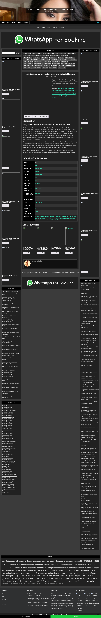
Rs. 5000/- (37, 184)
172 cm (37, 180)
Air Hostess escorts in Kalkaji (66, 88)
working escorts (53, 68)
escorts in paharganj (52, 573)
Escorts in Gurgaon (7, 420)
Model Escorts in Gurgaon (8, 484)
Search (4, 51)
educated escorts (28, 57)
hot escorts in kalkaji (58, 96)
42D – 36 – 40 (38, 202)
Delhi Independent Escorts (9, 448)
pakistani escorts (38, 64)
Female (37, 171)
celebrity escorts (36, 55)
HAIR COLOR (38, 168)
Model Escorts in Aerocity (8, 461)
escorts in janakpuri (56, 565)
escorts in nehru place (86, 570)
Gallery (13, 22)
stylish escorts (38, 66)
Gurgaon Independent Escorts (9, 487)
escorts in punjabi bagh (50, 576)
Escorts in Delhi (6, 405)
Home (3, 22)
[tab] (28, 116)
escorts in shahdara (77, 578)
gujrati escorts (52, 57)
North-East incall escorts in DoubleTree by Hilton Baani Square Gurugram (89, 513)
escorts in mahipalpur (69, 568)
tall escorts (54, 66)
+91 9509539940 (26, 616)
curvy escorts (64, 55)
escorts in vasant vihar (39, 584)
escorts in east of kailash (62, 561)
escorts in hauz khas (39, 565)
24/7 (36, 212)
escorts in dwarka (44, 561)
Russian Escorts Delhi (7, 443)
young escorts (62, 68)
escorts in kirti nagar (86, 565)
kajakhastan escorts (28, 62)
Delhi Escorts (5, 436)
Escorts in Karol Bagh (7, 413)
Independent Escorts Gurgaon (9, 476)
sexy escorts (64, 64)
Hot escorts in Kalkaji (68, 90)
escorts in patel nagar (10, 576)
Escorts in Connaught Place (9, 410)
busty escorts (27, 55)
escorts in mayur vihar (33, 570)
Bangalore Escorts (6, 464)
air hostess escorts (37, 53)
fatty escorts (36, 57)
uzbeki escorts (27, 68)
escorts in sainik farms (46, 578)
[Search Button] (98, 22)
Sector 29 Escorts (6, 469)
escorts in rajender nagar (69, 576)
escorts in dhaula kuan (28, 561)
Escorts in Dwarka (6, 409)
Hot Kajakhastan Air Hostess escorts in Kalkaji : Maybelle (50, 74)
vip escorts (45, 68)
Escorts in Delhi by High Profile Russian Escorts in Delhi (50, 9)
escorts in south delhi (36, 581)
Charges (19, 22)
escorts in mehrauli (50, 570)
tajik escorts (47, 66)
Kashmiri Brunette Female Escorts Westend (38, 608)
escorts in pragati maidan (30, 576)
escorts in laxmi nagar (24, 568)
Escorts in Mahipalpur (7, 412)
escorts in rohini (30, 578)
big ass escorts (46, 53)
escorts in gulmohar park (20, 565)
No (36, 177)
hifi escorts (60, 57)
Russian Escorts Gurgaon (8, 468)
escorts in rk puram (16, 578)
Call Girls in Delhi (6, 451)
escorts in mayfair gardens (13, 570)
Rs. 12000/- (38, 188)
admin (47, 76)
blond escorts (55, 53)
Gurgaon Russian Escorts (8, 489)
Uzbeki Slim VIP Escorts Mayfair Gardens (37, 605)
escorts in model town (68, 570)
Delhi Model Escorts (7, 445)
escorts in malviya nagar (88, 568)
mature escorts (47, 62)
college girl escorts (55, 55)
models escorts (56, 62)
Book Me (26, 253)
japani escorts (73, 59)
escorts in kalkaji (71, 94)
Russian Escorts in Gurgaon (9, 479)
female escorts (44, 57)
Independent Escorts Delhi (9, 441)
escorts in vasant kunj (21, 584)
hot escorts (26, 59)
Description (28, 116)
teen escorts (61, 66)
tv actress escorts (70, 66)
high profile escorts (69, 57)
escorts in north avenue (34, 573)
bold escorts (63, 53)
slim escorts (72, 64)
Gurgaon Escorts (6, 472)
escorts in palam (67, 573)
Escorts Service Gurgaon (8, 481)
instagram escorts (64, 59)
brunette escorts (72, 53)
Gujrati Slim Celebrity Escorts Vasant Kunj (37, 602)
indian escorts (55, 59)
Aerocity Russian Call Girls (8, 463)
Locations (26, 22)
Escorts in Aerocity (7, 407)
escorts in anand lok (10, 561)
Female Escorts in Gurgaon (9, 474)
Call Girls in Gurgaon (7, 428)
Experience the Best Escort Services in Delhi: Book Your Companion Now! (9, 298)
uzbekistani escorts (36, 68)
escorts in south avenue (18, 581)
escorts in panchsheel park (85, 573)
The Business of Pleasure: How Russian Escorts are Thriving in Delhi (10, 293)
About (8, 22)
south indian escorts (28, 66)
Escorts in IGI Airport (7, 418)
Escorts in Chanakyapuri (8, 417)
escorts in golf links (76, 561)
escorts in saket (62, 578)
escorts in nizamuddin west (13, 573)
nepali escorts (64, 62)
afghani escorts (27, 53)
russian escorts (56, 64)
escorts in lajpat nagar (8, 568)
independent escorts (45, 59)
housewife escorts (35, 59)
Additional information (40, 116)
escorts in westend (56, 584)
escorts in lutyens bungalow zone (46, 568)
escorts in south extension (56, 581)
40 (36, 165)
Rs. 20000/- (38, 193)
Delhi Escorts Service (7, 438)
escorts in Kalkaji (56, 90)
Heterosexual (38, 174)
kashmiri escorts (38, 62)
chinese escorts (45, 55)
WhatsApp (76, 616)
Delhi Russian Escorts (7, 446)
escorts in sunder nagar (76, 581)
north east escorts (28, 64)
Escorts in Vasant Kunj (7, 415)
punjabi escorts (47, 64)
